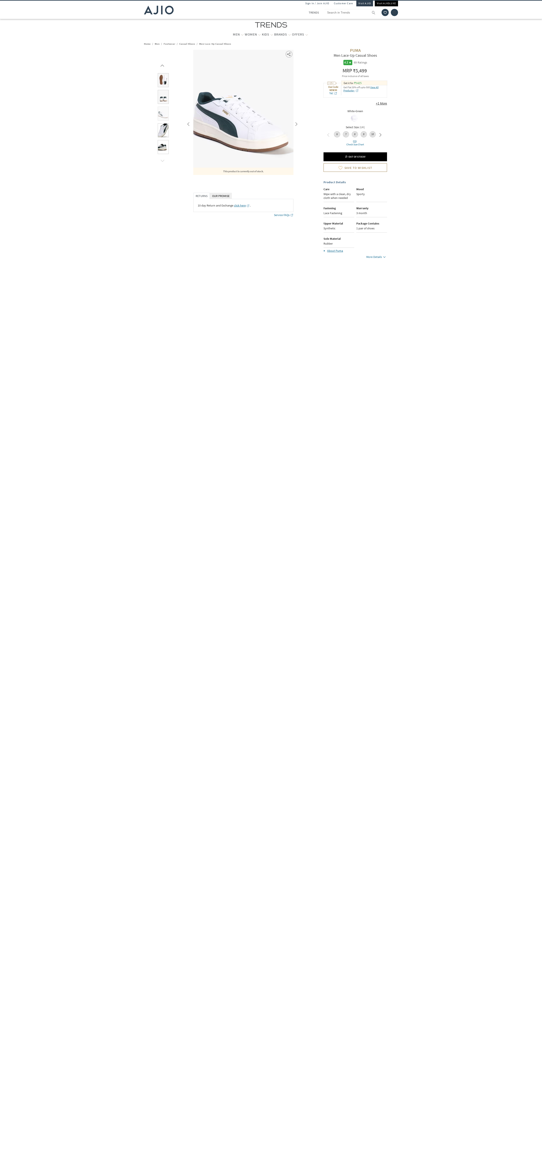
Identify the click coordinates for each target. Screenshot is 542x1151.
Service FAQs (282, 215)
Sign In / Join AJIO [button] (317, 3)
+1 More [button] (381, 103)
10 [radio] (372, 134)
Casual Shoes (187, 43)
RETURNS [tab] (201, 196)
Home (147, 43)
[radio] (354, 121)
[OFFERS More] (306, 34)
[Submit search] (375, 12)
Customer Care (343, 3)
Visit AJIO (364, 3)
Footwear (169, 43)
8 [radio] (354, 134)
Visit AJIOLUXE (386, 3)
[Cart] (394, 12)
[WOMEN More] (259, 34)
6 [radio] (337, 134)
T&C (331, 93)
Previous (188, 123)
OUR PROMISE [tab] (221, 196)
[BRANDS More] (289, 34)
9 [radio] (363, 134)
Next (295, 123)
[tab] (163, 81)
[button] (385, 12)
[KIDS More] (271, 34)
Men (157, 43)
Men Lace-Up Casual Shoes (215, 43)
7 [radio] (346, 134)
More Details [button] (374, 257)
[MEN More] (242, 34)
